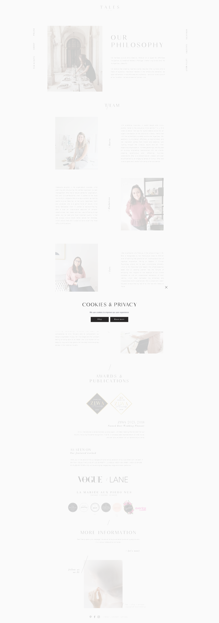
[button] (166, 287)
